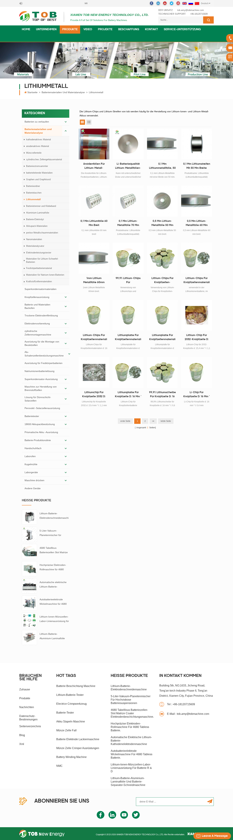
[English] (184, 3)
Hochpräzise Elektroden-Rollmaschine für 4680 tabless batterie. (53, 568)
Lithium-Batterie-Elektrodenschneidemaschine (54, 516)
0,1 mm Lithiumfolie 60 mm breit (94, 223)
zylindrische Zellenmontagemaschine (38, 333)
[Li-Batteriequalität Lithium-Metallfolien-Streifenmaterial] (128, 144)
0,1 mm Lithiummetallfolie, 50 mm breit (162, 166)
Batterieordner (33, 186)
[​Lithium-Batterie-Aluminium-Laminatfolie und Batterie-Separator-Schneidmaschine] (29, 637)
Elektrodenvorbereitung (37, 323)
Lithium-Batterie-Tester (70, 694)
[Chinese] (197, 3)
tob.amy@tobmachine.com (190, 10)
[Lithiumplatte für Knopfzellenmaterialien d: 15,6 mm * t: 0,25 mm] (128, 315)
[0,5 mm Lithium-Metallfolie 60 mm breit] (196, 201)
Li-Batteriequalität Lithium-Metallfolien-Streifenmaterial (128, 166)
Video (87, 29)
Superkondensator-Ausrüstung (41, 379)
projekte (105, 29)
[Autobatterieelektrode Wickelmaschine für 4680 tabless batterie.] (29, 602)
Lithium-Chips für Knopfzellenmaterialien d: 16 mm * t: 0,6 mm (197, 281)
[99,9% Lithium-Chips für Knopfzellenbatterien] (128, 258)
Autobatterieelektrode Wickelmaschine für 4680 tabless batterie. (53, 602)
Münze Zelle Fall (66, 730)
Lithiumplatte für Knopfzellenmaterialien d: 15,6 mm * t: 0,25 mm (128, 338)
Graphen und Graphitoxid (38, 179)
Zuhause (24, 689)
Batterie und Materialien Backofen (37, 306)
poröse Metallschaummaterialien (42, 232)
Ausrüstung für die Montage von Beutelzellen (42, 343)
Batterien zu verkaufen (37, 121)
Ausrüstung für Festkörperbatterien (43, 363)
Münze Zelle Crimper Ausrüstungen (77, 748)
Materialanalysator (35, 246)
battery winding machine (71, 757)
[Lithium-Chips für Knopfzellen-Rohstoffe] (162, 258)
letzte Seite (166, 421)
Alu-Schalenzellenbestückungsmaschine (44, 354)
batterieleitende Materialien (39, 172)
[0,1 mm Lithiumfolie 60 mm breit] (94, 201)
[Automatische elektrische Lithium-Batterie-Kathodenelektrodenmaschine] (29, 585)
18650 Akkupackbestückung (40, 424)
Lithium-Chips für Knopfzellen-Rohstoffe (162, 281)
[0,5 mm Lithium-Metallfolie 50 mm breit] (162, 201)
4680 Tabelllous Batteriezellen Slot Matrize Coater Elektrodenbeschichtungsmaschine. (54, 551)
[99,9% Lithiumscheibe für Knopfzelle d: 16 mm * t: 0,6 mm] (162, 372)
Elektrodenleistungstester (38, 252)
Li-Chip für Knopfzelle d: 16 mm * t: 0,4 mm (196, 395)
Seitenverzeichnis (30, 726)
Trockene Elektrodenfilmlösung (41, 315)
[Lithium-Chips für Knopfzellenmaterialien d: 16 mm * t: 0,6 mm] (196, 258)
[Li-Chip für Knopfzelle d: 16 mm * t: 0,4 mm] (196, 372)
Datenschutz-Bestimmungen (28, 718)
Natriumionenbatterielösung (39, 371)
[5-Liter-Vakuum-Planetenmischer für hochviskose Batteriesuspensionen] (29, 534)
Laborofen (30, 456)
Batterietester (32, 416)
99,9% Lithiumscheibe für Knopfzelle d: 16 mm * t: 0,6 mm (162, 395)
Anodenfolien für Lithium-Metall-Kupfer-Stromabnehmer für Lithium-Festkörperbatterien (93, 166)
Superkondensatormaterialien (40, 289)
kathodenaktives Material (38, 139)
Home (26, 29)
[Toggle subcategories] (65, 122)
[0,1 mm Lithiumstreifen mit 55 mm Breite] (196, 144)
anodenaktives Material (37, 146)
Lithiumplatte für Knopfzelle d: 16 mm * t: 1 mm (128, 395)
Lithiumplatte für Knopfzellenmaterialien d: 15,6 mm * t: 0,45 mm (162, 338)
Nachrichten (26, 707)
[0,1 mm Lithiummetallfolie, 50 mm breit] (162, 144)
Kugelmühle (31, 464)
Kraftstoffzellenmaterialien (39, 281)
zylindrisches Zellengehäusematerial (44, 159)
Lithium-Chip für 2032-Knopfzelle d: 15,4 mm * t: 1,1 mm (197, 338)
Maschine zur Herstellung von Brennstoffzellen (41, 388)
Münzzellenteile (33, 153)
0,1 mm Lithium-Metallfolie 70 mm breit (128, 223)
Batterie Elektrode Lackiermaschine (77, 739)
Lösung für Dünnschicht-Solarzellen (38, 399)
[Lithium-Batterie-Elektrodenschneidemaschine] (29, 516)
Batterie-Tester (65, 712)
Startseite (32, 92)
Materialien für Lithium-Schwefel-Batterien (42, 260)
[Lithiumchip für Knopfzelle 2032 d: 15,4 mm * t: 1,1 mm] (94, 372)
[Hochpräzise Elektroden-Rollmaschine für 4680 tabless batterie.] (29, 568)
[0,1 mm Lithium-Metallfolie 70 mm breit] (128, 201)
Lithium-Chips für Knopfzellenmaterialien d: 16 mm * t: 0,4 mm (94, 338)
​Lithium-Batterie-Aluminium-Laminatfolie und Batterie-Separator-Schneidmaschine (52, 637)
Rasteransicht (82, 122)
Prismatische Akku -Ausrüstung (41, 432)
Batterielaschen (33, 192)
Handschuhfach (33, 448)
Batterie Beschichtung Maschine (75, 686)
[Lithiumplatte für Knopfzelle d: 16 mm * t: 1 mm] (128, 372)
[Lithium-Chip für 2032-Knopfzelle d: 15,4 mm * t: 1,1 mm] (196, 315)
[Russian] (190, 3)
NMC (59, 765)
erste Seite (125, 421)
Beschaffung (128, 29)
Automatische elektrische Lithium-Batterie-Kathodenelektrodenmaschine (54, 585)
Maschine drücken (34, 480)
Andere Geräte (33, 488)
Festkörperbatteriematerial (39, 268)
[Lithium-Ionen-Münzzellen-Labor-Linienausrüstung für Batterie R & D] (29, 620)
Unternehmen (46, 29)
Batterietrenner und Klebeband (41, 206)
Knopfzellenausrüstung (37, 297)
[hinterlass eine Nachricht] (212, 836)
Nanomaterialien (34, 239)
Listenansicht (88, 122)
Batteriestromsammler (37, 166)
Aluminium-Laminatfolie (37, 212)
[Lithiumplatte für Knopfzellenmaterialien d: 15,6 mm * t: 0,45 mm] (162, 315)
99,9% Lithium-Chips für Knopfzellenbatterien (128, 281)
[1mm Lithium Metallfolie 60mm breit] (94, 258)
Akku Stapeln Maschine (70, 721)
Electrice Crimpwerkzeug (71, 703)
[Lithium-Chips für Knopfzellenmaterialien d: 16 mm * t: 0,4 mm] (94, 315)
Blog (22, 735)
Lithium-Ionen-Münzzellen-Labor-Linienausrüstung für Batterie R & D (54, 619)
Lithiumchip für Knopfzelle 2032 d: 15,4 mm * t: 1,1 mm (94, 395)
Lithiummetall (96, 92)
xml (21, 744)
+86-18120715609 (199, 14)
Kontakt (151, 29)
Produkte (70, 29)
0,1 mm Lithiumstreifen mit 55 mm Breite (196, 166)
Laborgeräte (31, 472)
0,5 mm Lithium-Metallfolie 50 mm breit (162, 223)
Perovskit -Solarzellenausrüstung (42, 408)
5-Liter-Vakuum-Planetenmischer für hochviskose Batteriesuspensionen (51, 533)
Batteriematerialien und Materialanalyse (63, 92)
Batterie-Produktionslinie (38, 440)
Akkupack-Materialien (36, 226)
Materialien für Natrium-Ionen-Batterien (45, 275)
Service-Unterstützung (182, 29)
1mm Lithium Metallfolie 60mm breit (94, 281)
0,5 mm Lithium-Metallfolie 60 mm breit (197, 223)
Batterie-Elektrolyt (35, 219)
